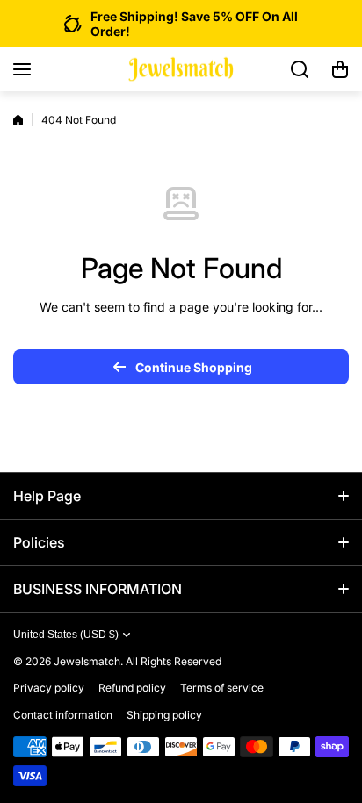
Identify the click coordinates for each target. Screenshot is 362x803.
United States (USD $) (66, 634)
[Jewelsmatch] (181, 69)
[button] (340, 69)
